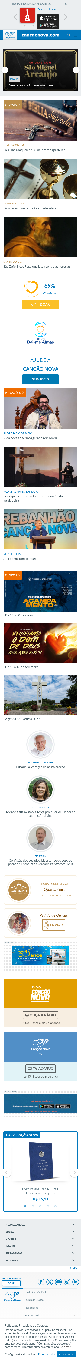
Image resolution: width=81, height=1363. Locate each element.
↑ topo (73, 1268)
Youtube (58, 1282)
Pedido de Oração (34, 1300)
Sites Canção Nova (75, 35)
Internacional (31, 1315)
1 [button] (25, 26)
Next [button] (65, 18)
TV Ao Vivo (43, 1069)
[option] (40, 18)
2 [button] (33, 26)
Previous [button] (15, 18)
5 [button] (55, 26)
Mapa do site (31, 1307)
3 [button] (40, 26)
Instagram (67, 1282)
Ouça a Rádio (43, 1015)
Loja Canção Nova (22, 1135)
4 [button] (48, 26)
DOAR (45, 304)
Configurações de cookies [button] (20, 1354)
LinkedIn (76, 1282)
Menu (68, 35)
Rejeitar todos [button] (47, 1354)
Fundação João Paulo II (36, 1292)
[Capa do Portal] (40, 35)
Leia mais (66, 1346)
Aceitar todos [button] (66, 1354)
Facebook (41, 1282)
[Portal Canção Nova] (10, 35)
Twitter (50, 1282)
